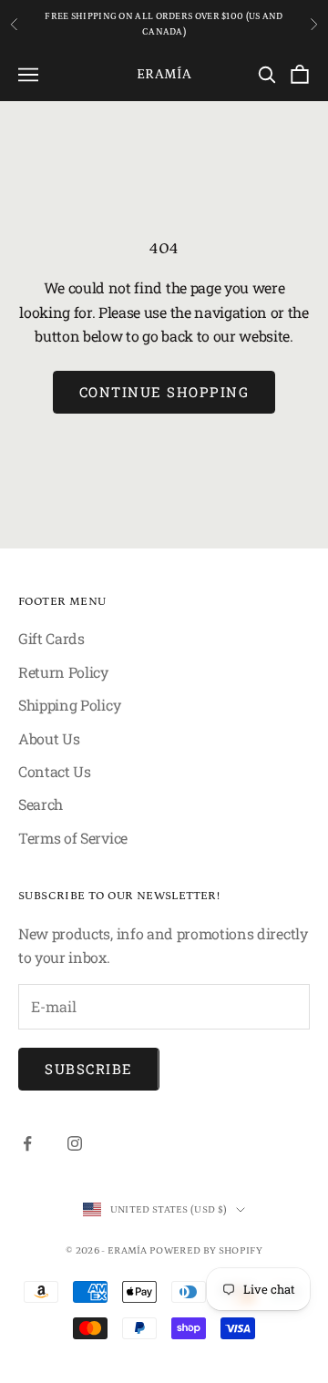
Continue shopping (164, 392)
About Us (48, 738)
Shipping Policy (69, 704)
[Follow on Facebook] (27, 1143)
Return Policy (63, 671)
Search (40, 804)
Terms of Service (73, 837)
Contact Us (54, 771)
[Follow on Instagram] (75, 1143)
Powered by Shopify (205, 1250)
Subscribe (89, 1069)
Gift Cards (51, 638)
